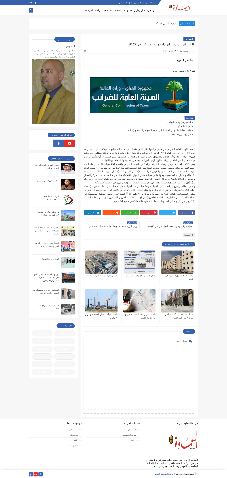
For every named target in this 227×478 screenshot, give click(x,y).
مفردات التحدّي (184, 126)
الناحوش (70, 46)
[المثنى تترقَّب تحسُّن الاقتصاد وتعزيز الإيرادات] (101, 300)
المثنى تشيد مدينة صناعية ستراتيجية (102, 275)
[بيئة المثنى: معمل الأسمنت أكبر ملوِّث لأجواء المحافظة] (177, 300)
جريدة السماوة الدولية (164, 474)
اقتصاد (118, 10)
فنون (42, 364)
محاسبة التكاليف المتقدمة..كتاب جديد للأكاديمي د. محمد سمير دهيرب (46, 230)
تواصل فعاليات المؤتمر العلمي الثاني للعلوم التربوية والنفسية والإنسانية (159, 130)
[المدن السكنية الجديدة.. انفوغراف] (139, 262)
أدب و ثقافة (64, 341)
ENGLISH (42, 372)
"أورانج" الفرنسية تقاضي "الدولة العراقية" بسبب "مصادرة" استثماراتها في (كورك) (45, 277)
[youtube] (31, 3)
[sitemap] (40, 474)
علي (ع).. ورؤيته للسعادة (180, 134)
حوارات (42, 356)
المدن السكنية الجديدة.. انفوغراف (140, 275)
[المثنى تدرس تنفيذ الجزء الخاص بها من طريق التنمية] (139, 300)
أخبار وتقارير (139, 10)
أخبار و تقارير (42, 333)
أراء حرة (151, 10)
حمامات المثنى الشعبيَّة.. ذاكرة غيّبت (160, 23)
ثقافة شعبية (107, 10)
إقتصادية (189, 39)
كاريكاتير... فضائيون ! (50, 258)
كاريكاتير (64, 372)
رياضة (98, 10)
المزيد (90, 10)
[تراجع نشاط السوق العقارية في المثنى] (177, 262)
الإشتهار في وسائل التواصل (179, 122)
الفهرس (137, 2)
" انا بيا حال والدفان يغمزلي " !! (46, 180)
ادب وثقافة (74, 435)
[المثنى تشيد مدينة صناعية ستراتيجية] (101, 262)
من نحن (121, 2)
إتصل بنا (129, 2)
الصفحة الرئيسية (130, 429)
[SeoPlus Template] (196, 474)
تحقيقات (64, 348)
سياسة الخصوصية (149, 2)
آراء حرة (64, 333)
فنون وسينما (73, 445)
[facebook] (36, 3)
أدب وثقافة (127, 10)
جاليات (64, 356)
